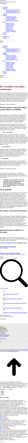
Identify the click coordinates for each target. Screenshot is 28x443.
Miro (8, 101)
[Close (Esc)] (0, 441)
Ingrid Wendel (3, 246)
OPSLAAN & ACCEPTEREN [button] (7, 439)
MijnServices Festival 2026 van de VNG (12, 298)
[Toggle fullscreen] (3, 441)
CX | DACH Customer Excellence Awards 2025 (14, 303)
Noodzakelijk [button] (3, 416)
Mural (4, 101)
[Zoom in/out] (5, 441)
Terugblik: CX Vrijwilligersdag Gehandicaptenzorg (15, 312)
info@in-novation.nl (5, 334)
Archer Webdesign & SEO (12, 351)
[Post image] (4, 292)
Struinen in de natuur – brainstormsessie (12, 308)
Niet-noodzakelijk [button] (4, 427)
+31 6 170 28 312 (4, 336)
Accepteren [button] (10, 389)
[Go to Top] (14, 380)
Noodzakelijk (5, 418)
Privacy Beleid (24, 349)
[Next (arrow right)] (2, 442)
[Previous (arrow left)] (0, 442)
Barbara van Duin (4, 253)
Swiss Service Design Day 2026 (10, 294)
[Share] (2, 441)
